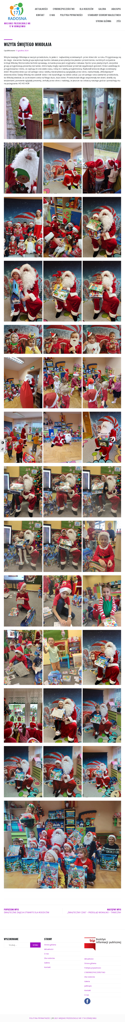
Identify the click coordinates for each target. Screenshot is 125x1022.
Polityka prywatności (71, 15)
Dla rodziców (87, 8)
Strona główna (103, 21)
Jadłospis (116, 8)
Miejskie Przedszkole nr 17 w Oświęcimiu (17, 25)
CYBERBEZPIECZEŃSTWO (64, 8)
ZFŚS (118, 21)
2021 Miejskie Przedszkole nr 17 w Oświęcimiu (75, 1018)
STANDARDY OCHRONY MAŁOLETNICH (104, 15)
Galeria (102, 8)
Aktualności (41, 8)
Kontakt (40, 15)
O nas (52, 15)
